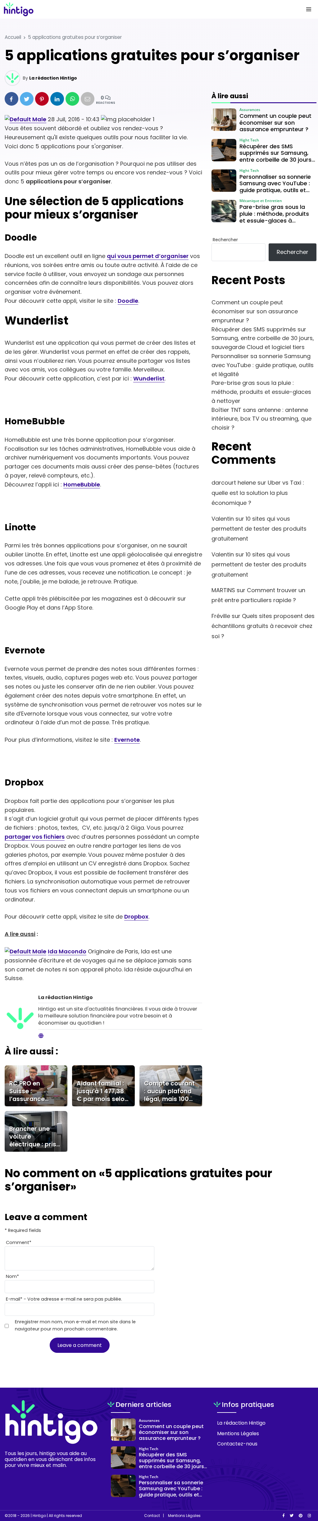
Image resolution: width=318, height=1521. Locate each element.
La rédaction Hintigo (53, 78)
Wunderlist (149, 378)
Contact (152, 1516)
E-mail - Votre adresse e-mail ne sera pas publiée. (64, 1299)
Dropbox (136, 916)
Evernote (127, 740)
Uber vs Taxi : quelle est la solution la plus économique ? (257, 493)
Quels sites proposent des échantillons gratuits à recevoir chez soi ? (263, 626)
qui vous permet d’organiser (148, 256)
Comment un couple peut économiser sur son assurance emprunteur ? (254, 311)
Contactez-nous (237, 1443)
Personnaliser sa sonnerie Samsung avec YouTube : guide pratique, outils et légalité (262, 365)
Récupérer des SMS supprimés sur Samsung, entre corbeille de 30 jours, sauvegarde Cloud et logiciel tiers (262, 338)
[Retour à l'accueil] (146, 9)
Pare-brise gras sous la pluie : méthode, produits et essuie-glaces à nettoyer (261, 392)
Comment (18, 1242)
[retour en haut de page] (302, 1487)
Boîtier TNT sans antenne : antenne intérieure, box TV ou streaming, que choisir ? (261, 419)
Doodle (128, 301)
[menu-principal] (308, 9)
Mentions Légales (238, 1433)
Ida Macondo (67, 951)
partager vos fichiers (35, 837)
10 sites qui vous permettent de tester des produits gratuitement (259, 529)
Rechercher (225, 240)
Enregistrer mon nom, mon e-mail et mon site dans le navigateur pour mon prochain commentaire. (75, 1325)
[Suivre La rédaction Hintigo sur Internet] (41, 1036)
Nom (12, 1276)
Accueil (13, 37)
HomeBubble (81, 484)
